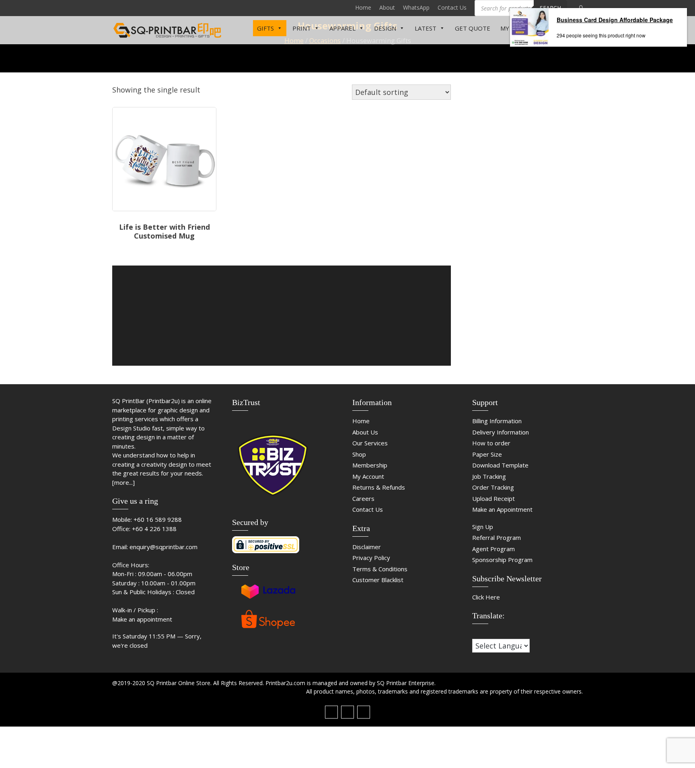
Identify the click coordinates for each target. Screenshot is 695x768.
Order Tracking (493, 487)
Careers (363, 498)
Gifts (265, 28)
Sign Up (482, 527)
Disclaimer (366, 547)
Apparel (342, 28)
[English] (483, 633)
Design (385, 28)
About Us (365, 432)
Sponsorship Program (502, 560)
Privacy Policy (371, 558)
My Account (368, 476)
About (387, 7)
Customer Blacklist (377, 580)
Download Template (500, 465)
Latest (425, 28)
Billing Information (497, 421)
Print (301, 28)
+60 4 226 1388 (154, 529)
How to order (491, 443)
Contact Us (452, 7)
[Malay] (492, 633)
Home (363, 7)
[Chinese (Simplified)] (475, 633)
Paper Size (487, 454)
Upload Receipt (493, 498)
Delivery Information (500, 432)
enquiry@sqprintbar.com (163, 547)
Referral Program (496, 537)
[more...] (123, 482)
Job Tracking (489, 476)
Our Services (370, 443)
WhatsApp (416, 7)
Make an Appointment (502, 509)
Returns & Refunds (378, 487)
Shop (359, 454)
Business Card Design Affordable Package (615, 20)
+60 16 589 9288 (158, 519)
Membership (369, 465)
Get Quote (472, 28)
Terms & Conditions (379, 569)
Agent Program (493, 549)
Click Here (486, 597)
